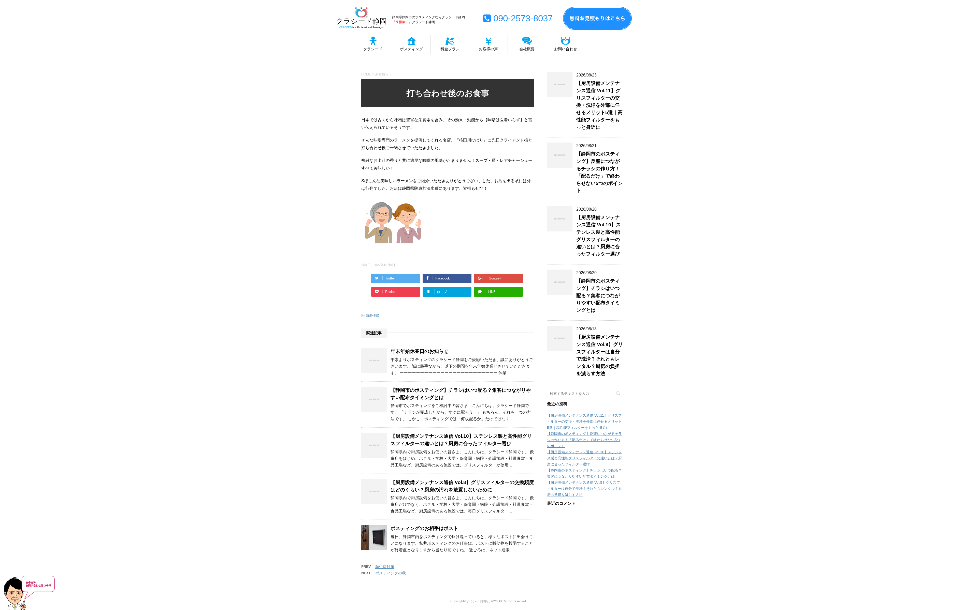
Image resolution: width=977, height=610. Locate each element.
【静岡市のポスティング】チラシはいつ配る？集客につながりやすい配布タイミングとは (598, 295)
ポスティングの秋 (390, 573)
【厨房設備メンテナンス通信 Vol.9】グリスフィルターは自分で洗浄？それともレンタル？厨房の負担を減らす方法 (599, 355)
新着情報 (372, 316)
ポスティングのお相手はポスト (424, 528)
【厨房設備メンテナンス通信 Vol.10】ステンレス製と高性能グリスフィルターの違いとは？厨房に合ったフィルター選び (584, 458)
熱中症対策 (384, 567)
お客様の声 (488, 49)
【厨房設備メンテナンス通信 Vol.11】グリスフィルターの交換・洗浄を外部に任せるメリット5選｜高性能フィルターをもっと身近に (599, 105)
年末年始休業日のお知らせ (420, 351)
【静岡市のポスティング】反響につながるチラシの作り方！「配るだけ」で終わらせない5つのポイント (584, 440)
